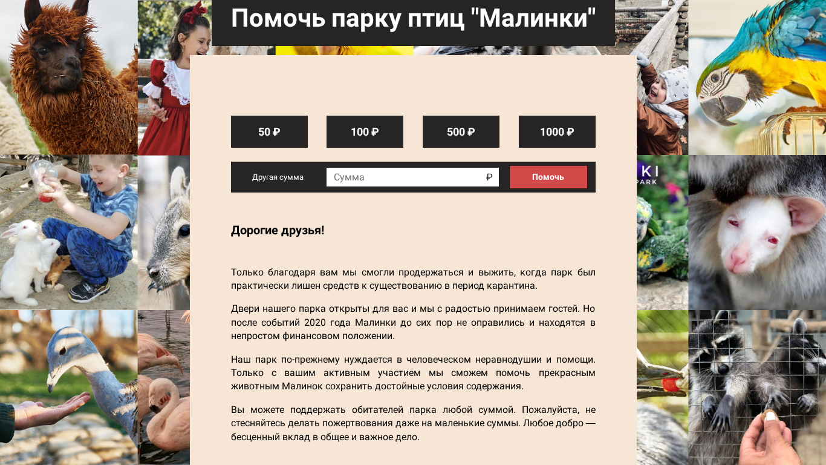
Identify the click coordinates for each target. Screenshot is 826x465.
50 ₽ (269, 131)
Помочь (548, 177)
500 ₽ (461, 131)
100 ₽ (365, 131)
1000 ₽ (557, 131)
